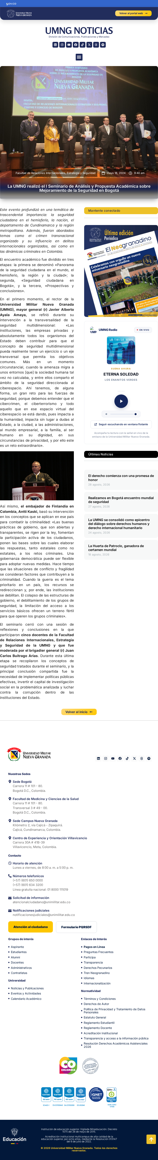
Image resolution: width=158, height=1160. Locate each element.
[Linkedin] (55, 45)
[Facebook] (76, 45)
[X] (89, 45)
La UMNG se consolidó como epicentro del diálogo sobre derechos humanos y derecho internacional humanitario (119, 524)
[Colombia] (68, 1065)
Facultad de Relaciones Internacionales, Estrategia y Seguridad (55, 173)
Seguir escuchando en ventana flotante (123, 424)
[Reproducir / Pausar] (121, 401)
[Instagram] (62, 45)
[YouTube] (69, 45)
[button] (79, 57)
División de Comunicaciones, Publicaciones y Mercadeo (79, 36)
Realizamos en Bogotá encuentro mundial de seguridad (121, 500)
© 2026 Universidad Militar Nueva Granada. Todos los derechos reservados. (79, 1149)
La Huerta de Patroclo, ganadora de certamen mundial (116, 548)
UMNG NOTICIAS (79, 30)
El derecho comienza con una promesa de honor (121, 478)
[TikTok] (82, 45)
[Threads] (96, 45)
